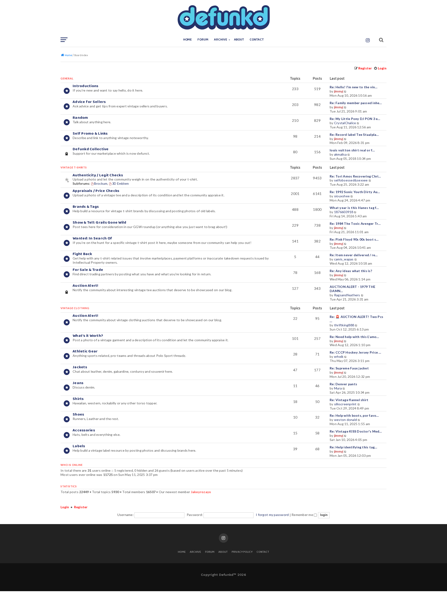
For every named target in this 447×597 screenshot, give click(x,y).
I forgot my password (272, 515)
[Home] (223, 17)
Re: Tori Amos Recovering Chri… (355, 176)
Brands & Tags (86, 207)
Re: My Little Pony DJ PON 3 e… (355, 119)
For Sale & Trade (88, 270)
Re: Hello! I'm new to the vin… (354, 87)
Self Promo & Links (90, 133)
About (239, 39)
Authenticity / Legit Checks (98, 175)
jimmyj (338, 91)
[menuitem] (380, 68)
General (67, 78)
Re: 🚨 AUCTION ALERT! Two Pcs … (356, 319)
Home (187, 39)
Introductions (85, 86)
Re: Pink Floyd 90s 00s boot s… (354, 239)
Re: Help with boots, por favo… (354, 415)
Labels (79, 446)
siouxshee (342, 196)
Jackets (80, 367)
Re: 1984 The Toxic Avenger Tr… (355, 223)
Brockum (101, 183)
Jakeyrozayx (201, 492)
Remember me (302, 515)
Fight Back (82, 254)
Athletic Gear (85, 351)
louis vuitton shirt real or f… (352, 150)
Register (81, 507)
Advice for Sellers (89, 102)
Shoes (78, 414)
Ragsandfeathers (347, 295)
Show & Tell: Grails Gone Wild (99, 222)
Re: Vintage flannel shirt (349, 400)
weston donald (345, 420)
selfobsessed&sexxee (351, 180)
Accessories (84, 430)
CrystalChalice (345, 123)
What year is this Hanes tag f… (354, 208)
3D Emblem (120, 183)
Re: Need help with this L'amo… (354, 337)
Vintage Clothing (75, 308)
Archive (220, 39)
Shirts (78, 399)
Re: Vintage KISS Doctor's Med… (356, 431)
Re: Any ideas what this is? (351, 271)
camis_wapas (344, 259)
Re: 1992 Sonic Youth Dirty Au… (355, 192)
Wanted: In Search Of (92, 238)
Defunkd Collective (91, 149)
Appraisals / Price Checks (96, 191)
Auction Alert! (85, 286)
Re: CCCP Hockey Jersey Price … (355, 352)
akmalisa (340, 154)
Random (80, 118)
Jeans (78, 383)
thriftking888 (344, 325)
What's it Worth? (88, 336)
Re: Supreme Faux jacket (349, 368)
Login (65, 507)
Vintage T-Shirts (74, 167)
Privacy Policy (242, 552)
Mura (338, 388)
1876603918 (343, 212)
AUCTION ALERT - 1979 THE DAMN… (352, 289)
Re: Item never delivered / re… (354, 255)
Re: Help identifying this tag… (353, 447)
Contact (257, 39)
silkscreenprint (345, 404)
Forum (202, 39)
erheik (339, 356)
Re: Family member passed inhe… (356, 103)
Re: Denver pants (343, 384)
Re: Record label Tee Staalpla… (354, 134)
